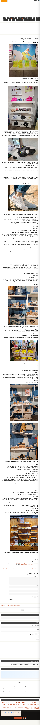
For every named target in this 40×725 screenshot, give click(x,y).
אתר (37, 592)
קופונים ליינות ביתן (31, 707)
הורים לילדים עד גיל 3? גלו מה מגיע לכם (32, 568)
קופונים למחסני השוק (20, 707)
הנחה (3, 703)
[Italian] (32, 7)
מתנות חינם (15, 704)
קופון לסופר (32, 705)
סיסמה (38, 629)
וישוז (7, 563)
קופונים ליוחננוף (36, 707)
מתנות (19, 704)
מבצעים (25, 704)
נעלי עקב (3, 563)
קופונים (20, 706)
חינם (32, 704)
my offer (38, 702)
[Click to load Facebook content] (20, 674)
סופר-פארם (10, 704)
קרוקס (25, 564)
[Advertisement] (19, 29)
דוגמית (13, 702)
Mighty (19, 563)
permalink (22, 564)
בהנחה (26, 702)
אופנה (9, 563)
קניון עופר (33, 708)
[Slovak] (30, 8)
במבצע (21, 702)
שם (37, 585)
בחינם (23, 703)
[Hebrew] (31, 7)
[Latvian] (36, 7)
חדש (35, 704)
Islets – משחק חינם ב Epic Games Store (8, 568)
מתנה (22, 704)
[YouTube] (25, 718)
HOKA (13, 563)
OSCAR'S (21, 563)
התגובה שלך (36, 576)
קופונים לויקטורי (16, 705)
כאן (9, 561)
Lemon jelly (16, 563)
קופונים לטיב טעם (5, 705)
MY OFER (34, 702)
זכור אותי (37, 637)
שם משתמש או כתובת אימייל (35, 625)
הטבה (7, 703)
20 (14, 689)
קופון (6, 704)
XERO (33, 563)
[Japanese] (33, 7)
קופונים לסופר (14, 707)
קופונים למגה (26, 707)
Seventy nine (24, 563)
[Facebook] (16, 718)
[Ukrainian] (32, 8)
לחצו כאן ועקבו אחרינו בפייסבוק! (12, 713)
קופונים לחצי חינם (10, 705)
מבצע (28, 704)
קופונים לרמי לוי (8, 707)
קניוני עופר (28, 708)
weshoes (31, 563)
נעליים (33, 564)
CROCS (11, 563)
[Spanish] (31, 8)
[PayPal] (23, 718)
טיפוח (30, 704)
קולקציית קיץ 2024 (28, 564)
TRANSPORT (28, 563)
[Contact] (20, 718)
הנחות (38, 704)
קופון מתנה (27, 706)
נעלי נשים (6, 563)
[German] (30, 7)
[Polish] (37, 7)
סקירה (8, 704)
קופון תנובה (23, 705)
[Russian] (29, 8)
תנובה (25, 708)
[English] (29, 7)
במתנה (18, 703)
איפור (29, 702)
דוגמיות (15, 702)
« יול (38, 694)
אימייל (37, 589)
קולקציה (32, 564)
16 (36, 689)
